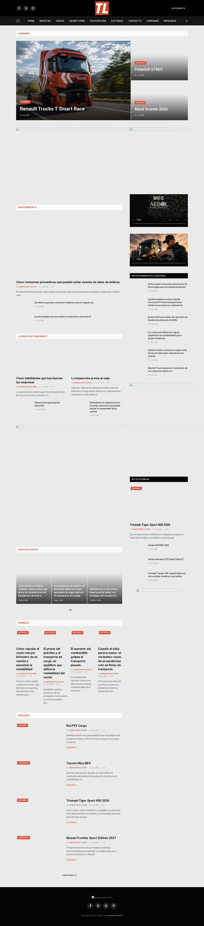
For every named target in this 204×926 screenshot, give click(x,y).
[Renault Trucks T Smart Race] (73, 80)
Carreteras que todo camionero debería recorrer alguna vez (64, 302)
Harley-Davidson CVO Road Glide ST (166, 559)
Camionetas (23, 763)
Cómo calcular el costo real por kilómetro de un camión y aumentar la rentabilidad (27, 659)
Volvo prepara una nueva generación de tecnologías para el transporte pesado (167, 285)
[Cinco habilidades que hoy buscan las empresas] (41, 359)
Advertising (77, 21)
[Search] (186, 21)
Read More (71, 747)
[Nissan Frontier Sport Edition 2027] (39, 850)
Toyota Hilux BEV (78, 763)
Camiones (153, 21)
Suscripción (98, 21)
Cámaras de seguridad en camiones (47, 404)
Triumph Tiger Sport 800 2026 (87, 800)
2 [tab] (70, 610)
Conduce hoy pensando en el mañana (32, 594)
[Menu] (18, 21)
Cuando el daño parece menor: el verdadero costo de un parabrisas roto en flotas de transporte (109, 659)
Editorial (117, 21)
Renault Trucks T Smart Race (52, 109)
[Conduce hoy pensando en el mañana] (33, 580)
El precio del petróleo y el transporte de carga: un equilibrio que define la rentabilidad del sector (54, 663)
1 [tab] (68, 610)
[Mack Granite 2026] (159, 100)
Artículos (140, 63)
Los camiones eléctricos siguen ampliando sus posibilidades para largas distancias (165, 335)
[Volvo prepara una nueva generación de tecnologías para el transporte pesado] (137, 287)
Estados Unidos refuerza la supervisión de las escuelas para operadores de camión (167, 353)
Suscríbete (178, 8)
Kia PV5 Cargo (76, 725)
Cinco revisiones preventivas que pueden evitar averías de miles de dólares (68, 282)
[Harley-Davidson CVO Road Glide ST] (137, 562)
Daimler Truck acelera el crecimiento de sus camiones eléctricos (167, 369)
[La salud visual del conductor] (69, 580)
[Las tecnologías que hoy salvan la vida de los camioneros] (24, 320)
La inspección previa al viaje (90, 378)
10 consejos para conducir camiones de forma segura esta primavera (102, 590)
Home (31, 21)
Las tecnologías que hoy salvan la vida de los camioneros (62, 316)
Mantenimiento (27, 207)
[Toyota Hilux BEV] (39, 775)
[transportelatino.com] (102, 8)
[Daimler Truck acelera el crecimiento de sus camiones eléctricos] (137, 371)
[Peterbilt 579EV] (159, 60)
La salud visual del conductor (64, 594)
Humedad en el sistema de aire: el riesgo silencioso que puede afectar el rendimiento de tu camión (105, 407)
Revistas (45, 21)
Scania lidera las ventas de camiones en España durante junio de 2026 (167, 318)
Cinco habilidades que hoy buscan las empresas (39, 380)
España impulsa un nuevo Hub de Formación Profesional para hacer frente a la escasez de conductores (165, 302)
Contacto (135, 21)
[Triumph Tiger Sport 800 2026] (39, 812)
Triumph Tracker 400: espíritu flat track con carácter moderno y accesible (167, 575)
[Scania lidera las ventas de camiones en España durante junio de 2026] (137, 320)
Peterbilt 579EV (149, 69)
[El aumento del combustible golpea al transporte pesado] (83, 637)
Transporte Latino (27, 287)
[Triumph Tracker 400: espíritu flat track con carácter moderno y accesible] (137, 577)
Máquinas (170, 21)
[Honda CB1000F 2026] (137, 548)
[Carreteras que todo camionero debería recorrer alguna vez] (24, 306)
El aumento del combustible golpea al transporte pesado (81, 657)
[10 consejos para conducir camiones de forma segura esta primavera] (104, 580)
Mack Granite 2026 (151, 109)
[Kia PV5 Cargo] (39, 737)
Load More (68, 875)
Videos (60, 21)
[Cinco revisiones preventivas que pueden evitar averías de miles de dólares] (69, 246)
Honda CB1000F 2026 (158, 545)
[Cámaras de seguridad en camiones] (24, 406)
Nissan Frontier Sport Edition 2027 (91, 838)
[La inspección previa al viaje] (96, 359)
